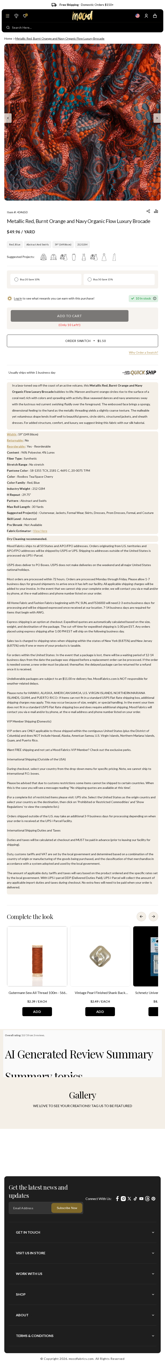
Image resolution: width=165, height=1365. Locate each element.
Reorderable (16, 446)
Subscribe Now (67, 1208)
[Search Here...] (8, 27)
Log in (18, 298)
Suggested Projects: (21, 257)
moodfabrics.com (81, 1358)
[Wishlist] (25, 16)
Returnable (15, 440)
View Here (40, 531)
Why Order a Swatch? (143, 352)
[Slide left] (8, 118)
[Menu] (7, 15)
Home (8, 38)
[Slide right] (157, 118)
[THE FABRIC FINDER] (16, 15)
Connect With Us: (99, 1199)
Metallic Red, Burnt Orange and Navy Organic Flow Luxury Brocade (59, 38)
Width (12, 434)
